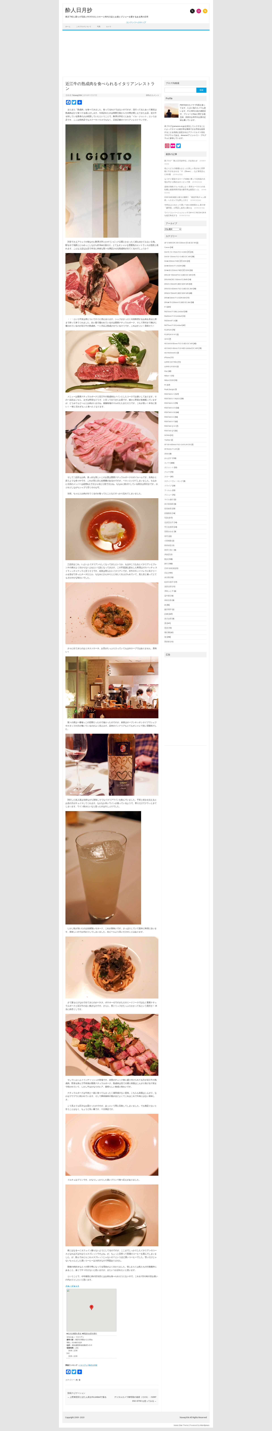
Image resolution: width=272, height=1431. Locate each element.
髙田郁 (167, 642)
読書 (166, 614)
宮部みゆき (169, 531)
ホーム (67, 26)
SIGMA (167, 435)
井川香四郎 (169, 504)
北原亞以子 (169, 522)
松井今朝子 (169, 582)
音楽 (166, 628)
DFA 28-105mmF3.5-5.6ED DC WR (178, 275)
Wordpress (204, 1425)
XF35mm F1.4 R (170, 449)
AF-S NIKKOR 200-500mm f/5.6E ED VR (180, 243)
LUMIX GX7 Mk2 (170, 362)
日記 (166, 573)
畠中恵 (167, 596)
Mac (166, 371)
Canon (167, 247)
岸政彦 (167, 554)
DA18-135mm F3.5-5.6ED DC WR (177, 256)
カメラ (108, 26)
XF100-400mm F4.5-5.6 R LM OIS (177, 444)
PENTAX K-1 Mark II (172, 399)
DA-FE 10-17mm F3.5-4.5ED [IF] (177, 252)
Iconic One (178, 1425)
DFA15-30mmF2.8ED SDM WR (176, 284)
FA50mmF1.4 (169, 321)
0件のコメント (152, 95)
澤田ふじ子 (169, 591)
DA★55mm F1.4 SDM (173, 266)
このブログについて (83, 26)
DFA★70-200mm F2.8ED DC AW (177, 302)
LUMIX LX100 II (170, 366)
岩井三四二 (169, 550)
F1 (165, 307)
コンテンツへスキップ (136, 22)
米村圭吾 (168, 600)
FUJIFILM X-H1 (170, 334)
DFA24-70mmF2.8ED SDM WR (176, 293)
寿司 (166, 536)
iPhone (167, 357)
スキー (167, 477)
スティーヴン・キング (173, 481)
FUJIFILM (168, 330)
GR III (166, 339)
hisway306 (77, 95)
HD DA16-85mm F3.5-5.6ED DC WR (178, 343)
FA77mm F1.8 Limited (173, 325)
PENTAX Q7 (169, 431)
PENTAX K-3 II (170, 408)
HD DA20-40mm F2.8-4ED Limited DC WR (181, 348)
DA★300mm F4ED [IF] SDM (175, 261)
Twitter (167, 440)
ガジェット (169, 467)
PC (165, 385)
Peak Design (169, 389)
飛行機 (167, 632)
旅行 (166, 564)
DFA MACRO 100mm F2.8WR (176, 279)
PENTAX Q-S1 (170, 426)
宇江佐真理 (169, 527)
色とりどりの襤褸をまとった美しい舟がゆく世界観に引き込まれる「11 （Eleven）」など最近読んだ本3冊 (184, 171)
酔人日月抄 (78, 10)
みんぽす (168, 458)
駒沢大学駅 (93, 1365)
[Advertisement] (136, 53)
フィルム (168, 490)
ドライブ (168, 486)
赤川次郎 (168, 619)
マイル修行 (169, 499)
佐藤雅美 (168, 513)
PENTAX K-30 (169, 412)
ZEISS (166, 454)
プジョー (168, 495)
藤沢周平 (168, 609)
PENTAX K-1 (169, 394)
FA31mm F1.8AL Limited (174, 311)
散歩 (166, 559)
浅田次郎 (168, 586)
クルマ (167, 472)
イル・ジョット (72, 1286)
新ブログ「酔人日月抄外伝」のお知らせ (180, 161)
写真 (98, 26)
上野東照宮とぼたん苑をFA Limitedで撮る (87, 1397)
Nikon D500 (169, 380)
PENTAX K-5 (169, 417)
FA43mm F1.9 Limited (173, 316)
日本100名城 (169, 568)
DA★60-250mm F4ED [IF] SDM (176, 270)
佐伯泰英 (168, 509)
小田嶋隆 (168, 541)
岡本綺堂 (168, 545)
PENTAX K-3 (169, 403)
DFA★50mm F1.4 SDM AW (175, 298)
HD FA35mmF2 (170, 353)
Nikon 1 (167, 376)
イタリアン (83, 1365)
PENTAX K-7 (169, 421)
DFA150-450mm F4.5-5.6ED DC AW (178, 289)
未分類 (167, 577)
